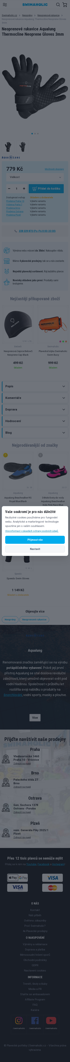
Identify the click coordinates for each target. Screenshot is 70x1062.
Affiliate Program (35, 999)
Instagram (58, 864)
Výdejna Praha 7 (14, 204)
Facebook (43, 864)
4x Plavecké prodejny (35, 931)
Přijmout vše (35, 539)
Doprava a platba (35, 949)
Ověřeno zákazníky (35, 920)
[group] (18, 338)
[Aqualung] (11, 157)
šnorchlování (13, 695)
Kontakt (35, 910)
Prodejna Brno (13, 208)
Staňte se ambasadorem (35, 994)
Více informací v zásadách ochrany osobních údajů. (32, 531)
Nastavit (35, 549)
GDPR (35, 965)
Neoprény (27, 15)
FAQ (35, 1004)
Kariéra (35, 1010)
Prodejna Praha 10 (15, 201)
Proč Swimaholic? (35, 925)
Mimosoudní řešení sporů (35, 954)
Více (35, 717)
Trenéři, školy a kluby (35, 983)
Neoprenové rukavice (48, 15)
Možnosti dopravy (54, 169)
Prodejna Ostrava (14, 211)
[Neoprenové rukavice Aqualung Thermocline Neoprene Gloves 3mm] (8, 147)
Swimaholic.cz (9, 15)
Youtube (31, 864)
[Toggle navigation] (4, 4)
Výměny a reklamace (35, 944)
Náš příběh (35, 915)
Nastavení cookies (35, 970)
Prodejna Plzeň (13, 215)
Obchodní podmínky (35, 960)
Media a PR (35, 989)
